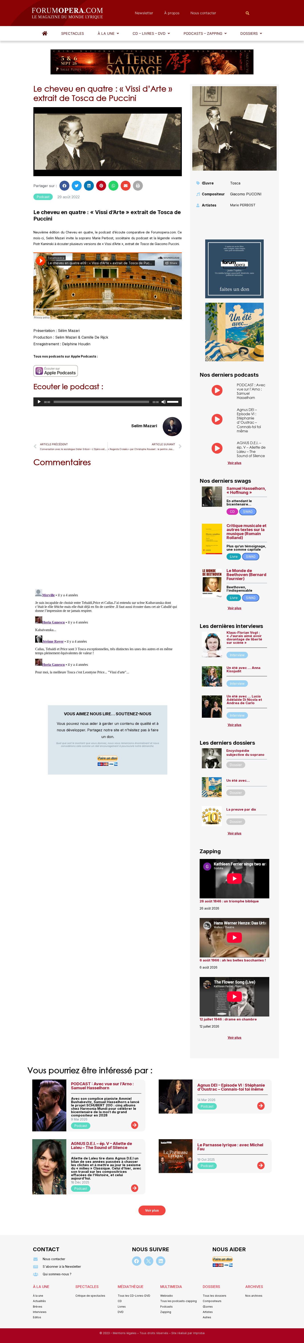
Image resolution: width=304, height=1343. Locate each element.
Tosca (235, 183)
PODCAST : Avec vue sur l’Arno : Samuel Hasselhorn (251, 391)
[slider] (173, 401)
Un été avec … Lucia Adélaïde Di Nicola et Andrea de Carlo (244, 699)
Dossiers (249, 33)
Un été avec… (238, 780)
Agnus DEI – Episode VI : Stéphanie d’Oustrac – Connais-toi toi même (249, 420)
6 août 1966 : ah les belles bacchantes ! (233, 960)
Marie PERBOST (242, 205)
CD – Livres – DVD (149, 33)
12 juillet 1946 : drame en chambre (228, 1019)
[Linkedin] (160, 1261)
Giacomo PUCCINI (245, 194)
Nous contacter (203, 13)
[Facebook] (136, 1261)
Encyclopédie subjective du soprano (245, 752)
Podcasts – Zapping (203, 33)
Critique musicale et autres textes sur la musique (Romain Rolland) (246, 531)
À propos (171, 13)
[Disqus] (107, 527)
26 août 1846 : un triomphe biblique (229, 901)
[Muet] (163, 402)
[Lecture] (39, 402)
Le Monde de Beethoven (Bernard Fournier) (246, 574)
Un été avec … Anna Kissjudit (243, 669)
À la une (106, 33)
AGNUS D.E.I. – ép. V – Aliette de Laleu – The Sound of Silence (251, 449)
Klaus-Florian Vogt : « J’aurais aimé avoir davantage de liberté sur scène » (244, 637)
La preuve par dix (241, 809)
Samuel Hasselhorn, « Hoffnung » (246, 490)
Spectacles (72, 33)
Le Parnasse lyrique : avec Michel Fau (230, 1147)
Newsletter (144, 13)
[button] (108, 33)
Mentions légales (125, 1333)
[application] (107, 401)
